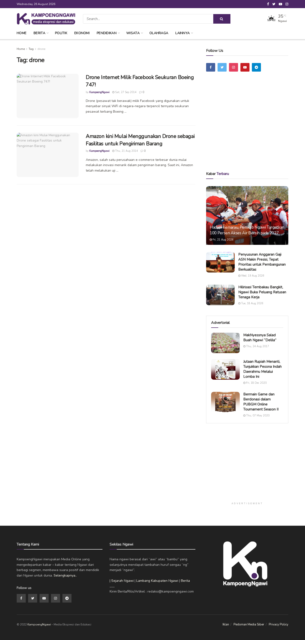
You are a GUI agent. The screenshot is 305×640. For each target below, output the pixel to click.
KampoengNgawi (99, 92)
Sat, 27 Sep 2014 (125, 92)
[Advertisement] (247, 128)
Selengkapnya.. (65, 575)
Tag (31, 49)
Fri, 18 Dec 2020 (256, 383)
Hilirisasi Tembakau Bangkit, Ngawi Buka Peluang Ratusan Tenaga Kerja (262, 292)
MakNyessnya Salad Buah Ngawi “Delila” (259, 337)
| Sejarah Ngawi (122, 580)
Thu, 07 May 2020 (257, 415)
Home (21, 33)
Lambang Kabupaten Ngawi (157, 580)
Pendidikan (107, 33)
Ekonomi (82, 33)
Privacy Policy (278, 624)
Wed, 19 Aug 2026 (252, 276)
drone (41, 49)
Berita (39, 33)
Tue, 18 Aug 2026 (251, 303)
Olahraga (158, 33)
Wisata (133, 33)
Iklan (226, 624)
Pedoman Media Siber (249, 624)
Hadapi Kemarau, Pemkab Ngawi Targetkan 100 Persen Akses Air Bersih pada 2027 (247, 230)
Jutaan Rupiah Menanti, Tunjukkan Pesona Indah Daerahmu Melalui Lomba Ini (262, 369)
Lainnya (182, 33)
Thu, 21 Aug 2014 (126, 151)
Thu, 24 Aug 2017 (257, 346)
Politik (61, 33)
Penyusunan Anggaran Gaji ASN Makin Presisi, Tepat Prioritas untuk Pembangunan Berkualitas (262, 262)
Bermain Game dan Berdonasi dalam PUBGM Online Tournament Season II (261, 402)
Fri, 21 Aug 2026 (223, 239)
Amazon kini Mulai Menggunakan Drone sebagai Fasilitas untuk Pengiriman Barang (140, 140)
